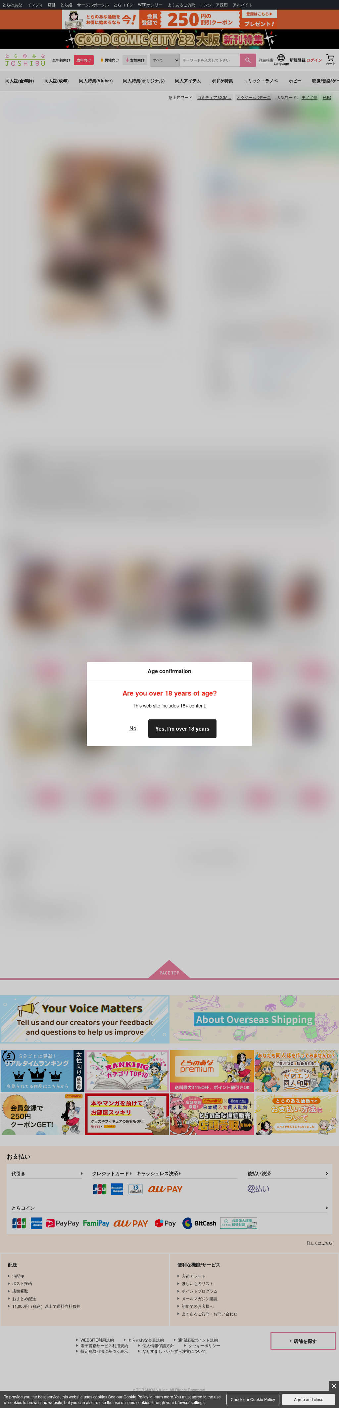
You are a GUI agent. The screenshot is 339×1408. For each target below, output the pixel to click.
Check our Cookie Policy (253, 1399)
